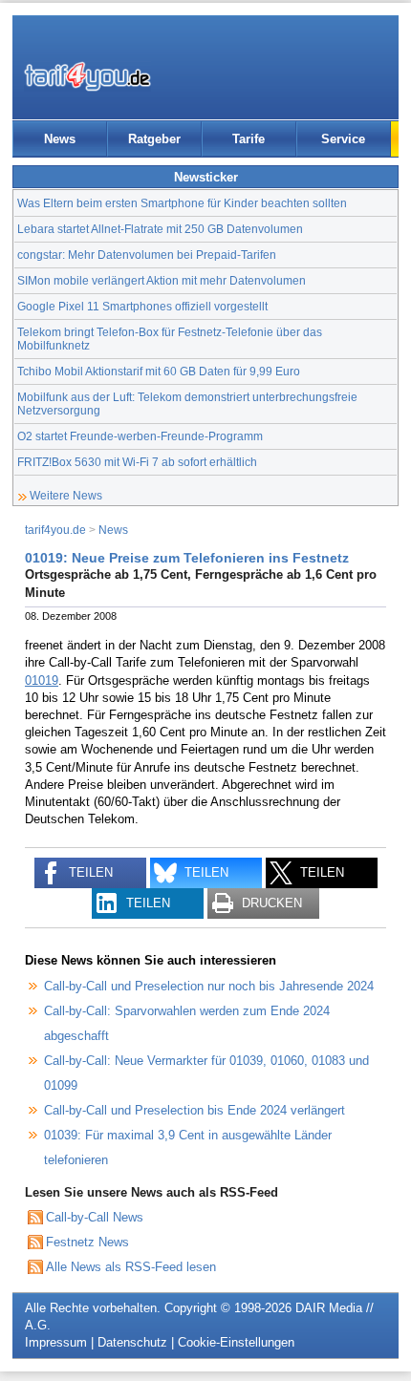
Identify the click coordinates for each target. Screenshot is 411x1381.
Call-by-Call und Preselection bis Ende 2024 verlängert (194, 1110)
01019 (41, 680)
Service (343, 139)
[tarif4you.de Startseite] (87, 76)
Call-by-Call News (94, 1217)
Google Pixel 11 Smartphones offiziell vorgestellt (142, 306)
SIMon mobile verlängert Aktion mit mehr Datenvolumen (161, 280)
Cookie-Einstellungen (236, 1342)
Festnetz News (87, 1242)
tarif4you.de (55, 529)
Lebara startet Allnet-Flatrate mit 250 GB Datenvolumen (160, 229)
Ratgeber (154, 139)
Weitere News (66, 495)
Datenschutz (132, 1342)
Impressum (56, 1342)
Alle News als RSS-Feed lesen (131, 1267)
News (60, 139)
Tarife (248, 139)
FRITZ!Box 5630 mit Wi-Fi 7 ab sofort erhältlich (137, 462)
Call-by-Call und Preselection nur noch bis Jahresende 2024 (209, 986)
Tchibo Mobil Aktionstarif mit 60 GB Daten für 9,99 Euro (158, 371)
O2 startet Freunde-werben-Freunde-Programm (140, 436)
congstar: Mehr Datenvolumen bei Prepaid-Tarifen (146, 254)
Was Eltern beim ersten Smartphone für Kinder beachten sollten (182, 203)
